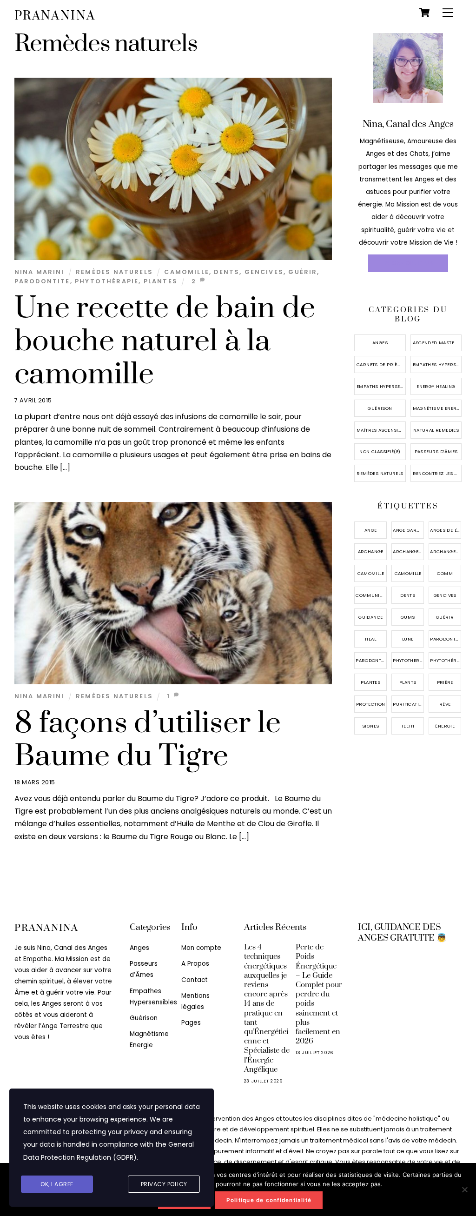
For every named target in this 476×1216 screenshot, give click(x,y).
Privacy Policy (164, 1184)
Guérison (380, 408)
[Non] (464, 1189)
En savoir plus (408, 263)
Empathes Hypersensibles (437, 364)
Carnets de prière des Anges (381, 364)
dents (226, 272)
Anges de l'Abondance (445, 530)
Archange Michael (408, 551)
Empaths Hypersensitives (381, 386)
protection (370, 704)
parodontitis (371, 660)
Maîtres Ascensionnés (381, 430)
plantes (161, 281)
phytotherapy (408, 660)
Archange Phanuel (445, 551)
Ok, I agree (56, 1184)
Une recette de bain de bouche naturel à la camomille (165, 341)
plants (407, 682)
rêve (445, 704)
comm (445, 573)
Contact (194, 979)
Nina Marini (39, 272)
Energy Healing (435, 386)
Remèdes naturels (114, 272)
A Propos (195, 963)
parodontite (42, 281)
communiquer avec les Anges (371, 595)
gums (408, 617)
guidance (370, 617)
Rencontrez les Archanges (437, 473)
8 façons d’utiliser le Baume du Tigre (147, 740)
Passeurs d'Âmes (436, 451)
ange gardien (408, 530)
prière (445, 682)
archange (370, 551)
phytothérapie (107, 281)
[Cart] (424, 12)
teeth (408, 726)
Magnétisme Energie (437, 408)
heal (370, 639)
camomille (186, 272)
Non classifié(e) (379, 451)
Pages (191, 1022)
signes (370, 726)
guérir (302, 272)
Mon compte (201, 947)
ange (370, 530)
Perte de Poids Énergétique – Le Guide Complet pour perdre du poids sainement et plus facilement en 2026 (319, 994)
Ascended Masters (437, 343)
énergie (445, 726)
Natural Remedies (436, 430)
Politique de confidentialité (268, 1200)
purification (408, 704)
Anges (380, 343)
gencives (264, 272)
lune (408, 639)
